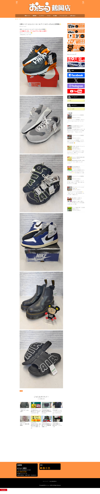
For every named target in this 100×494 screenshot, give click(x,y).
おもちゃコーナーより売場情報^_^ (78, 136)
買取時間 (34, 15)
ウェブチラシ (41, 15)
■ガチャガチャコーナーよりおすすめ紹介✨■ (78, 188)
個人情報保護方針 (53, 481)
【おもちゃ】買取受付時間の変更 (78, 157)
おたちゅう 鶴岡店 (49, 485)
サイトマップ (45, 481)
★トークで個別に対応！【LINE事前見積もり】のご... (78, 208)
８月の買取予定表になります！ (78, 125)
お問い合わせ (72, 15)
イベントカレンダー (63, 15)
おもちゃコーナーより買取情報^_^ (78, 116)
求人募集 (55, 15)
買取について (27, 15)
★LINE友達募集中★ (76, 166)
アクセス (48, 15)
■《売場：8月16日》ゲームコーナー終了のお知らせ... (78, 147)
